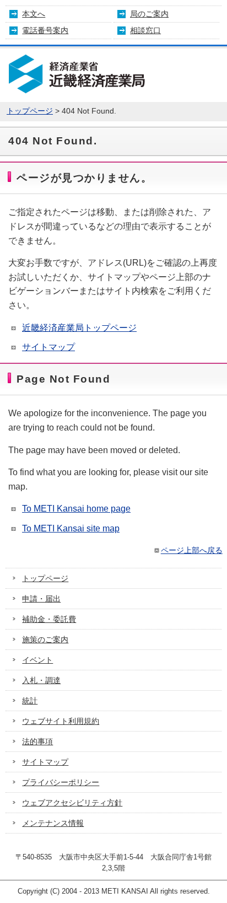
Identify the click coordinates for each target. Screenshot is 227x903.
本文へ (33, 13)
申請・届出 (41, 598)
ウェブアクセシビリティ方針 (72, 802)
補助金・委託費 (49, 619)
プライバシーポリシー (60, 782)
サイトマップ (48, 347)
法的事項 (37, 741)
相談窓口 (145, 30)
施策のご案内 (45, 639)
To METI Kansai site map (71, 528)
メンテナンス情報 (53, 823)
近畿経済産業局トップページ (79, 327)
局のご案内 (149, 13)
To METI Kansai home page (76, 508)
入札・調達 (41, 680)
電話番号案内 (45, 30)
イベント (37, 659)
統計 (29, 700)
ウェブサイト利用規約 (60, 721)
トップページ (30, 111)
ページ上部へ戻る (192, 550)
